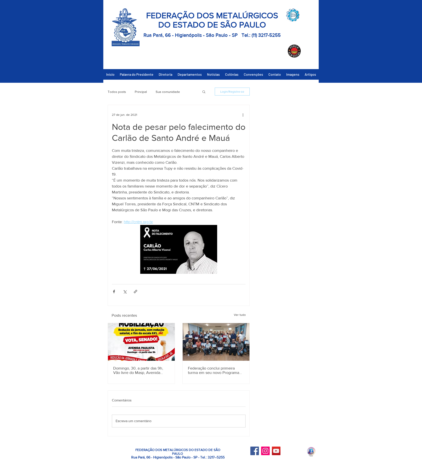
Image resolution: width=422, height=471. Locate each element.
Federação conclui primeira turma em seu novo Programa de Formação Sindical (213, 370)
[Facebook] (254, 451)
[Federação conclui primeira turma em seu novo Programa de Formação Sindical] (216, 342)
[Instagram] (265, 451)
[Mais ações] (243, 114)
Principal (141, 92)
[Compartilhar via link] (135, 291)
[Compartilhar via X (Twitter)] (125, 291)
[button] (204, 91)
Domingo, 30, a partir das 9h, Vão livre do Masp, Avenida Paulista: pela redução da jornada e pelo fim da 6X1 (138, 370)
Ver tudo (240, 314)
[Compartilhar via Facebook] (114, 291)
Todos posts (117, 92)
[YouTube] (276, 451)
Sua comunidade (168, 92)
